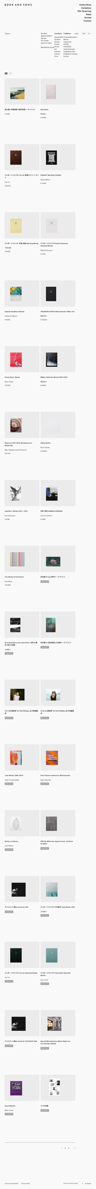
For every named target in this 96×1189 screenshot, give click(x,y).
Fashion (57, 52)
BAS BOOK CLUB (47, 47)
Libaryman (68, 42)
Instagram (88, 1183)
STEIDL (66, 44)
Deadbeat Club (69, 52)
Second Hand (46, 43)
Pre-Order (45, 41)
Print (56, 56)
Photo (56, 47)
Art (55, 49)
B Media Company (71, 54)
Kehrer (66, 56)
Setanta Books (69, 49)
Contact (87, 21)
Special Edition (46, 36)
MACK (66, 40)
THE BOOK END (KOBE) (70, 1183)
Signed (43, 38)
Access (87, 17)
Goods (57, 42)
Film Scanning (84, 11)
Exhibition (86, 8)
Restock (44, 34)
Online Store (85, 5)
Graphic (57, 40)
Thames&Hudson (70, 37)
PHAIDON (67, 47)
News (88, 14)
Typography (58, 37)
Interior (57, 54)
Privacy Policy (25, 1183)
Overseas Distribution (11, 1183)
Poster (57, 44)
